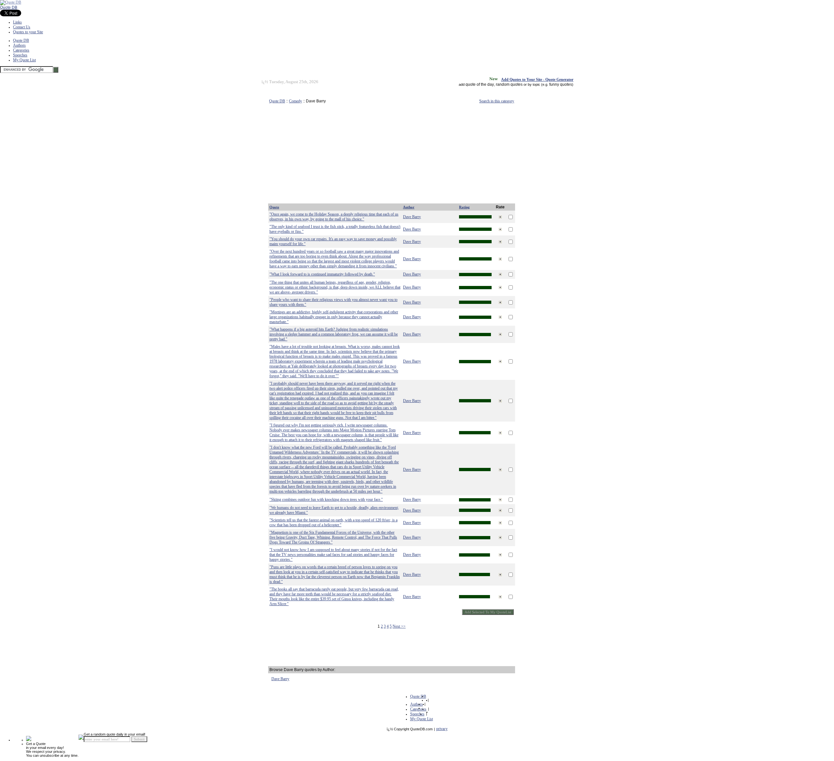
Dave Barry (412, 217)
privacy (442, 728)
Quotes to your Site (28, 32)
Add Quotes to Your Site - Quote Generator (537, 79)
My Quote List (24, 60)
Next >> (399, 626)
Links (17, 22)
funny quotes (560, 84)
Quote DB (8, 7)
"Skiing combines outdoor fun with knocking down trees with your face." (326, 499)
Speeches (20, 55)
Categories (21, 50)
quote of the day (480, 84)
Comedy (295, 101)
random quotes (509, 84)
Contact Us (21, 27)
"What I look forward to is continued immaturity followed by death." (322, 274)
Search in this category (496, 101)
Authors (19, 45)
